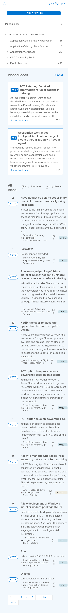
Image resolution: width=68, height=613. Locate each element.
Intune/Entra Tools (38, 240)
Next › (46, 597)
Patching (39, 363)
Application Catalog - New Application (36, 564)
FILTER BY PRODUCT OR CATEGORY (26, 34)
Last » (13, 602)
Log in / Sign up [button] (55, 3)
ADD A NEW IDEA (35, 13)
